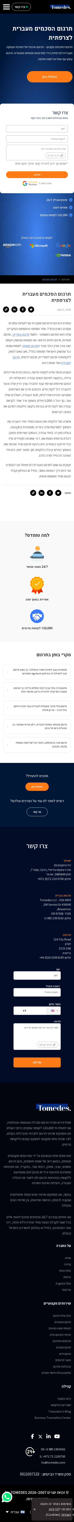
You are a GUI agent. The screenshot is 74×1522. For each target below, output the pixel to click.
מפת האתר (65, 1271)
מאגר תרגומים (63, 1360)
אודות (68, 1258)
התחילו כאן (50, 76)
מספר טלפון (55, 1004)
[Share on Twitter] (31, 309)
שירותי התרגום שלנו (60, 1335)
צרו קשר (66, 1290)
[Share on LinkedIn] (14, 309)
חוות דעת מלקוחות (61, 1405)
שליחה (37, 174)
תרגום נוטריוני (20, 334)
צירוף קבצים (53, 155)
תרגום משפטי (30, 346)
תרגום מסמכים (63, 1322)
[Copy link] (6, 309)
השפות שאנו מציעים (60, 1328)
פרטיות (67, 1277)
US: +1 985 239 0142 (53, 1449)
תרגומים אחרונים (62, 1341)
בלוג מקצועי (64, 1399)
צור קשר (37, 812)
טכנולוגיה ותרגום (62, 1366)
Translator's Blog (59, 1411)
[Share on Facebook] (23, 309)
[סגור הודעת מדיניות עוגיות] (34, 1509)
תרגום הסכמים (49, 279)
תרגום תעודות (63, 1347)
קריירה (67, 1264)
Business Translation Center (53, 1418)
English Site (63, 1283)
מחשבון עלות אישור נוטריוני (56, 1373)
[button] (50, 1011)
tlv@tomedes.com (53, 1463)
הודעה (50, 1033)
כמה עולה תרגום (62, 1316)
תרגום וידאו (65, 1354)
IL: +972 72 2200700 (52, 1456)
